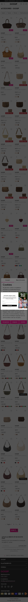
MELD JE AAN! (9, 305)
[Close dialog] (26, 293)
